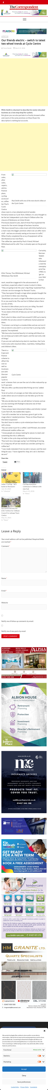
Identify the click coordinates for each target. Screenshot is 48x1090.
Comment (5, 546)
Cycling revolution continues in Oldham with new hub (32, 486)
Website (4, 603)
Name (4, 578)
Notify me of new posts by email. (13, 631)
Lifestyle (4, 36)
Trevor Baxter (7, 48)
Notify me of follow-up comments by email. (17, 621)
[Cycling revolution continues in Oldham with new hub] (32, 477)
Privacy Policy (24, 1087)
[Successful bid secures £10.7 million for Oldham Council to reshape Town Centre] (11, 501)
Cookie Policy (15, 1087)
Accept (24, 1069)
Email (4, 591)
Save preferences (24, 1082)
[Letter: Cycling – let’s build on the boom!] (11, 477)
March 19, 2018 (20, 48)
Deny (24, 1075)
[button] (44, 1031)
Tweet (5, 462)
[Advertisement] (24, 82)
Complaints (33, 1087)
